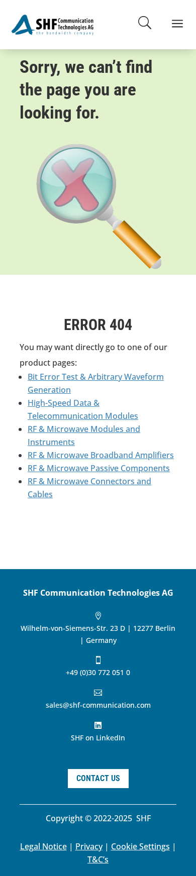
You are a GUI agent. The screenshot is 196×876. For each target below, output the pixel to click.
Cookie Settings (140, 846)
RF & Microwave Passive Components (99, 468)
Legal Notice (43, 846)
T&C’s (98, 859)
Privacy (89, 846)
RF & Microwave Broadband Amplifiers (101, 455)
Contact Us (98, 778)
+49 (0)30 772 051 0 (98, 672)
